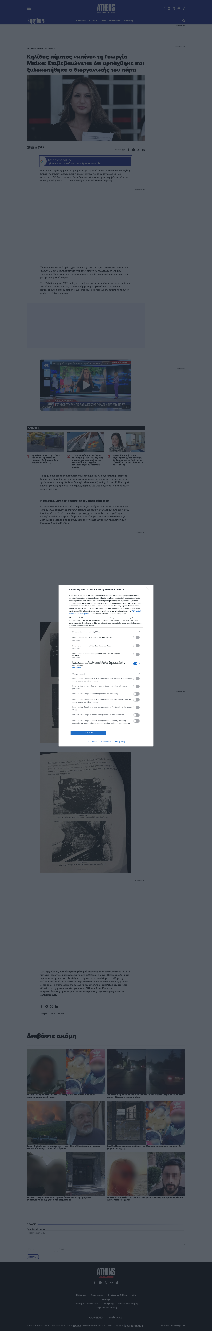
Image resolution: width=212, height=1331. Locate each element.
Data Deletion (92, 742)
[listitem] (106, 632)
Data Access (106, 742)
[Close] (148, 589)
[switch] (136, 637)
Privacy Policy (120, 742)
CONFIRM (88, 733)
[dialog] (106, 665)
